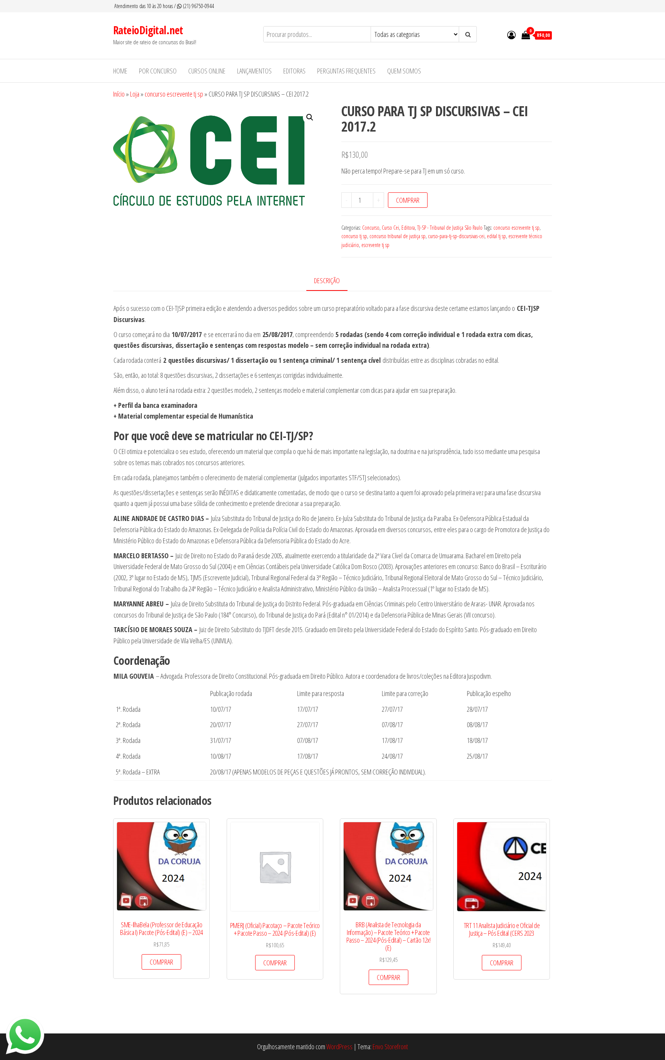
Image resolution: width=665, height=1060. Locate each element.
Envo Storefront (390, 1046)
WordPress (339, 1046)
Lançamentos (254, 70)
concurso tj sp (354, 236)
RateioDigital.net (148, 30)
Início (119, 93)
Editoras (294, 70)
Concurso (370, 227)
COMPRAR (407, 200)
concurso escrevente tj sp (174, 93)
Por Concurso (158, 70)
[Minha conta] (511, 34)
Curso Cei (390, 227)
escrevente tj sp (375, 245)
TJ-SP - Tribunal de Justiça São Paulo (450, 227)
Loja (134, 93)
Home (120, 70)
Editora (408, 227)
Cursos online (207, 70)
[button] (310, 117)
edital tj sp (496, 236)
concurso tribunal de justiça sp (397, 236)
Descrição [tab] (327, 280)
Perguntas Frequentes (346, 70)
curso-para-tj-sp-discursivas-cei (456, 236)
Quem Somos (404, 70)
